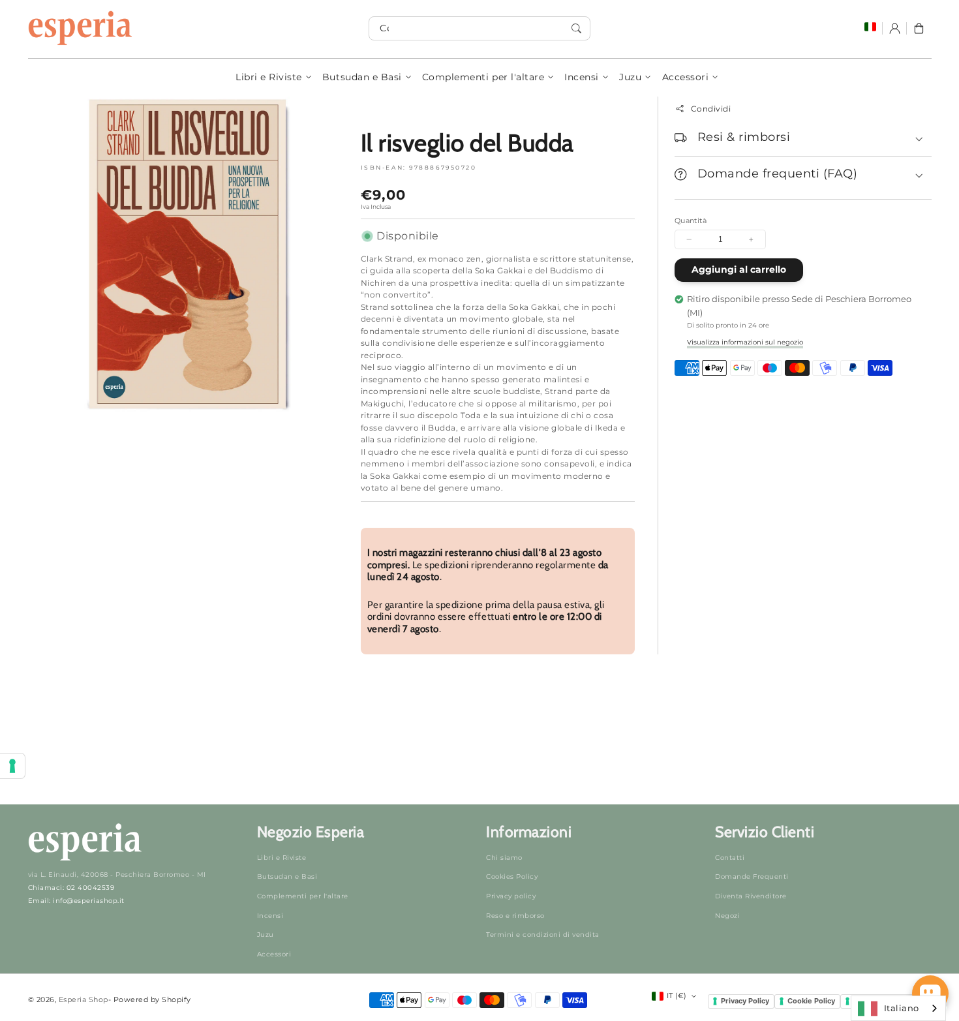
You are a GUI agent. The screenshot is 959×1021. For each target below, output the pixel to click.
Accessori (685, 77)
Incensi (581, 77)
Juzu (630, 77)
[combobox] (479, 28)
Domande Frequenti (752, 876)
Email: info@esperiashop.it (76, 900)
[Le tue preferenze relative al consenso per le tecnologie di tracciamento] (12, 766)
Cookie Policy (811, 1000)
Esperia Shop (83, 999)
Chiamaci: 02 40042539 (71, 887)
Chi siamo (504, 857)
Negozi (727, 915)
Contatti (729, 857)
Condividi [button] (711, 109)
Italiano (901, 1008)
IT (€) (677, 995)
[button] (919, 28)
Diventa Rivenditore (751, 896)
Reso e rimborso (515, 915)
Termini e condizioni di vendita (543, 934)
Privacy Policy (745, 1000)
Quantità (691, 220)
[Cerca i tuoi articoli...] (576, 28)
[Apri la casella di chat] (930, 993)
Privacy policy (511, 896)
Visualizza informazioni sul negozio (745, 342)
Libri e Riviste (269, 77)
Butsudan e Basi (362, 77)
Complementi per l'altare (483, 77)
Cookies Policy (512, 876)
